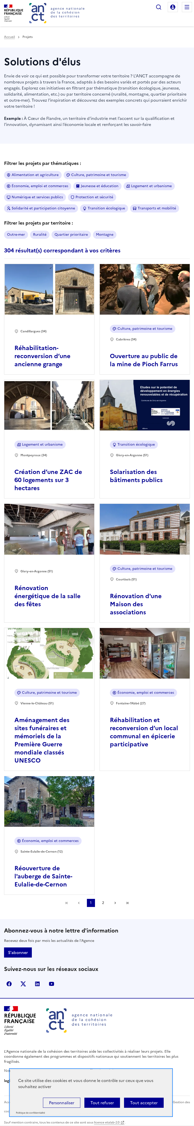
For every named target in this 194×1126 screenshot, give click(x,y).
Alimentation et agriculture (35, 175)
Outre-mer (16, 234)
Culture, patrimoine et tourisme (98, 175)
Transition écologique (106, 208)
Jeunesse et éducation (99, 186)
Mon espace (173, 7)
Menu (187, 7)
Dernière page (127, 903)
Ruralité (39, 234)
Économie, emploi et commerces (40, 186)
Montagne (104, 234)
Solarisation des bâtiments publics (136, 476)
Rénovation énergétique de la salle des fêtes (47, 596)
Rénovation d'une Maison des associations (136, 604)
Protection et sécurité (94, 197)
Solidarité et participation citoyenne (43, 208)
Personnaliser (61, 1103)
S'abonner (18, 952)
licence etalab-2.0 (106, 1122)
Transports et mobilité (157, 208)
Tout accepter (144, 1103)
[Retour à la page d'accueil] (56, 13)
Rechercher (159, 7)
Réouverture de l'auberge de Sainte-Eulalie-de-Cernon (43, 876)
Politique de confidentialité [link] (30, 1113)
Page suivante (115, 903)
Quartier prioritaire (71, 234)
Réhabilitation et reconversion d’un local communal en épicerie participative (144, 732)
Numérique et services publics (37, 197)
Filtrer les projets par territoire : (38, 223)
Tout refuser (102, 1103)
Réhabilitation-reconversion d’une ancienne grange (42, 356)
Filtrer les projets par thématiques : (42, 163)
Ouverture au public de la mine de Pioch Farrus (144, 360)
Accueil (9, 37)
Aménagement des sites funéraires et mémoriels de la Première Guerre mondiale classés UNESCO (41, 740)
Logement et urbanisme (151, 186)
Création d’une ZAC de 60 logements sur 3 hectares (48, 480)
